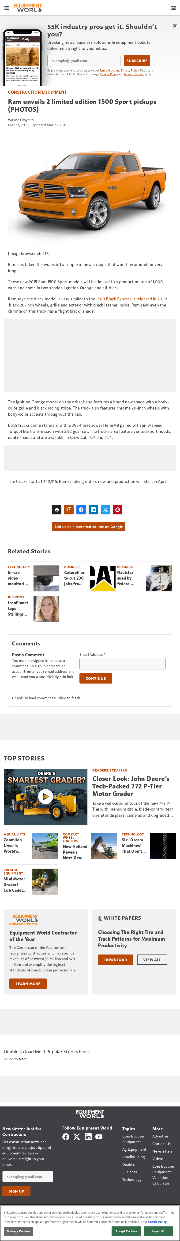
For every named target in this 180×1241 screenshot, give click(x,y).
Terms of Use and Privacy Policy (119, 70)
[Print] (56, 509)
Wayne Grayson (21, 119)
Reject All (158, 1231)
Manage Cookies (18, 1231)
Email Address (92, 654)
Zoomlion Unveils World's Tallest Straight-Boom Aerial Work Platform (15, 845)
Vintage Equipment (13, 871)
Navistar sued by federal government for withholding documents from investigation (129, 578)
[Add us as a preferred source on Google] (69, 509)
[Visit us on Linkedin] (88, 1136)
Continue (96, 678)
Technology (19, 567)
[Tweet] (105, 509)
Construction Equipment (37, 92)
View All (152, 959)
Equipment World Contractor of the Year (43, 936)
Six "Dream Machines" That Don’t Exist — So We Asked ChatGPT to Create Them (134, 845)
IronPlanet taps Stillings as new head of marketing (18, 608)
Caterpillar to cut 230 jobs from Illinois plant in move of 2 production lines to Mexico (74, 578)
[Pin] (117, 509)
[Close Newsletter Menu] (175, 25)
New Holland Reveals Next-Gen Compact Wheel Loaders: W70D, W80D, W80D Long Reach (75, 852)
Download (115, 959)
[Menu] (6, 7)
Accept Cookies (126, 1231)
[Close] (172, 1213)
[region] (90, 1223)
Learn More (28, 983)
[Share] (81, 509)
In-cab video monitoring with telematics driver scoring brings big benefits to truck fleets (19, 578)
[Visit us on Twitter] (77, 1136)
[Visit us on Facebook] (65, 1136)
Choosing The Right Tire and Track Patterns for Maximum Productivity (131, 939)
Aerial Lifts (14, 834)
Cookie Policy (157, 1222)
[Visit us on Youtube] (98, 1136)
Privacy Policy (109, 74)
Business (72, 567)
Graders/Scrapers (109, 770)
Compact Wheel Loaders (71, 837)
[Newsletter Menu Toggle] (173, 7)
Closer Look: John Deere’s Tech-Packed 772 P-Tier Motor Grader (130, 786)
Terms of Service (134, 74)
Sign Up (16, 1191)
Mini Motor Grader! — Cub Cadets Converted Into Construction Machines (16, 884)
